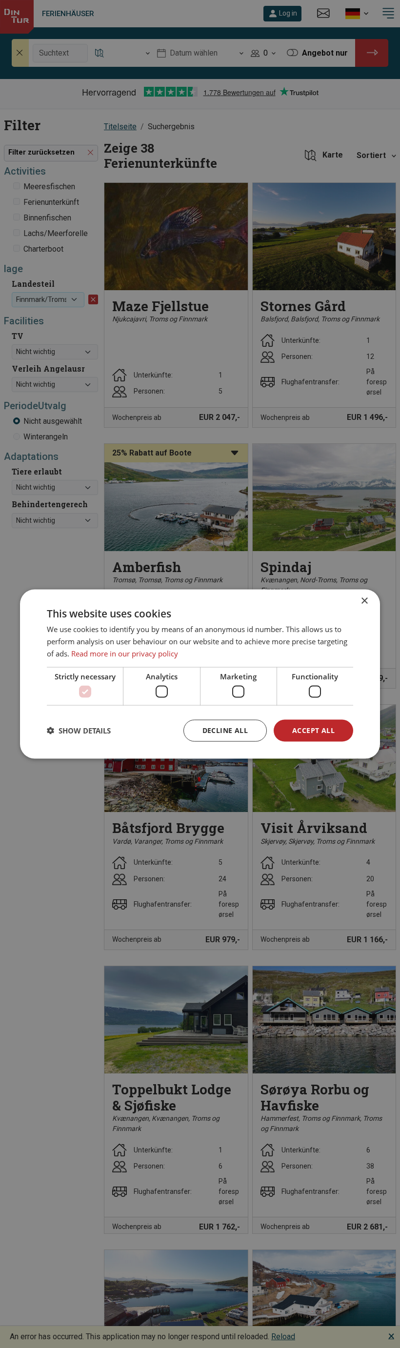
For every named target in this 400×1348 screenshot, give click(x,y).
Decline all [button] (225, 730)
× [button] (364, 601)
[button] (79, 730)
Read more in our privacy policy (124, 653)
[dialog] (200, 674)
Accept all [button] (313, 730)
